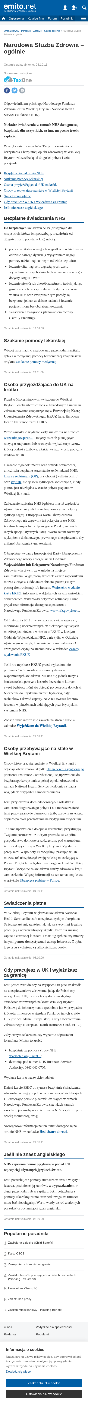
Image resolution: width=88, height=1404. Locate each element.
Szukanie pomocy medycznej (36, 361)
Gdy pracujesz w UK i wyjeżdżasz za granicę (35, 201)
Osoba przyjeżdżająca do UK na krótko (31, 184)
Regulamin (43, 1334)
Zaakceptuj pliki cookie (44, 1383)
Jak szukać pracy (19, 1299)
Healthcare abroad (53, 1131)
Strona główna (11, 31)
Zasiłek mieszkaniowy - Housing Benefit (35, 1309)
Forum (52, 18)
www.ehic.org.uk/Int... (25, 1055)
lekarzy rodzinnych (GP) (21, 476)
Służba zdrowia (52, 31)
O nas (8, 1327)
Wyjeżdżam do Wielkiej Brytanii (41, 725)
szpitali (16, 481)
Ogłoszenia (16, 18)
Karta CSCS (16, 1253)
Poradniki (67, 18)
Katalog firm (36, 18)
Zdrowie (37, 31)
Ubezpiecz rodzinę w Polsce (39, 880)
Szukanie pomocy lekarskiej (23, 178)
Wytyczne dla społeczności (54, 1327)
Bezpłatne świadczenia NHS (24, 173)
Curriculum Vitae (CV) (23, 1288)
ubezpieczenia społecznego (65, 768)
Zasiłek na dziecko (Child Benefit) (30, 1242)
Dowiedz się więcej (18, 1371)
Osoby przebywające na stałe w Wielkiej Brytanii (38, 190)
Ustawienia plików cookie (44, 1394)
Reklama (10, 1334)
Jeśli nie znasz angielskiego (23, 207)
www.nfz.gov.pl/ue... (18, 437)
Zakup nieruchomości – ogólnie (29, 1264)
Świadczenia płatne (17, 195)
